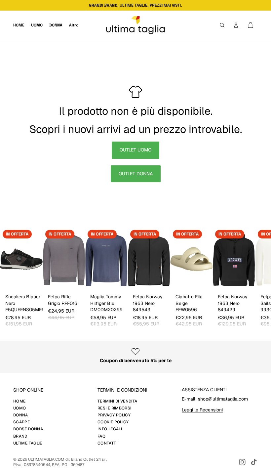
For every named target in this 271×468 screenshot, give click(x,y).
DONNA (20, 415)
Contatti (107, 443)
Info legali (109, 429)
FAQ (101, 436)
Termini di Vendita (117, 401)
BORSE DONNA (28, 429)
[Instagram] (242, 462)
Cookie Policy (113, 422)
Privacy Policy (114, 415)
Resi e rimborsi (114, 408)
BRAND (20, 436)
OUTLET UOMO (135, 150)
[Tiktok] (254, 462)
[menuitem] (74, 25)
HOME (19, 401)
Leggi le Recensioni (202, 410)
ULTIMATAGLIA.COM (46, 459)
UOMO (19, 408)
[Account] (236, 25)
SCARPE (21, 422)
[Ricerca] (222, 25)
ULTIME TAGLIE (27, 443)
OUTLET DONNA (136, 174)
